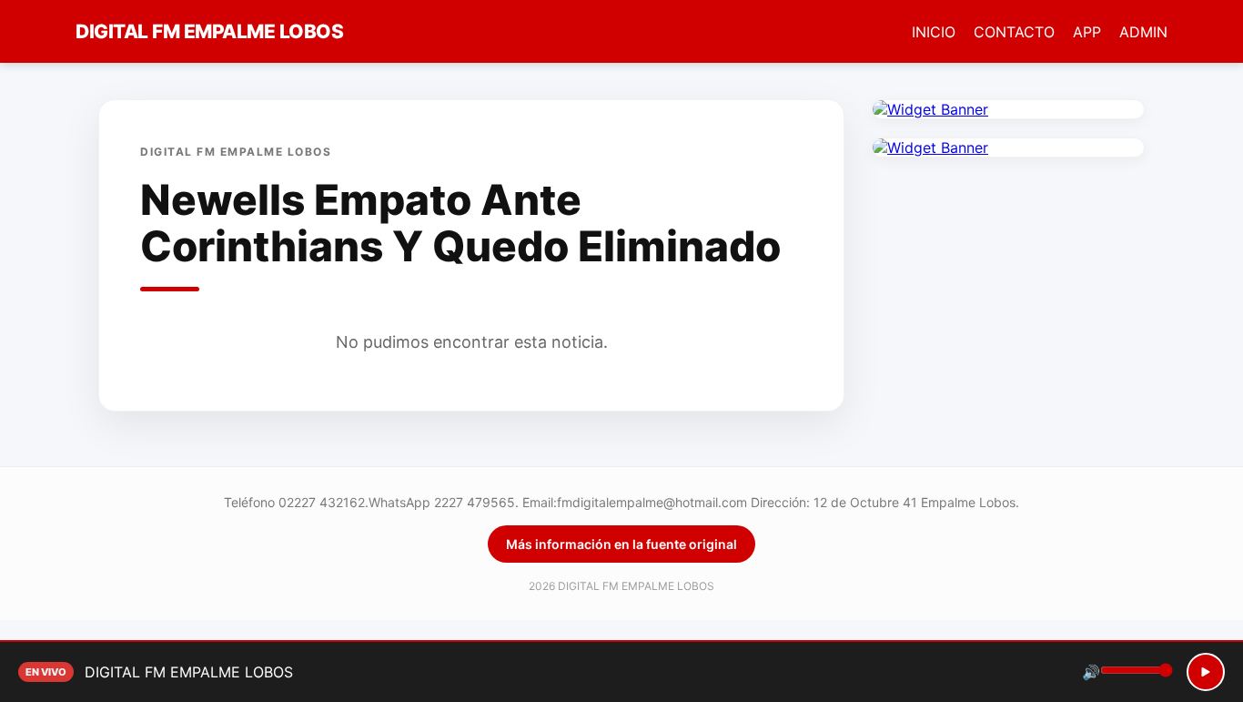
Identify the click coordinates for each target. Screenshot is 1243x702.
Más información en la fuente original (621, 544)
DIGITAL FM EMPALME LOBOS (209, 31)
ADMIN (1143, 32)
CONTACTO (1014, 32)
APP (1087, 32)
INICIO (933, 32)
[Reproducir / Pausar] (1206, 672)
